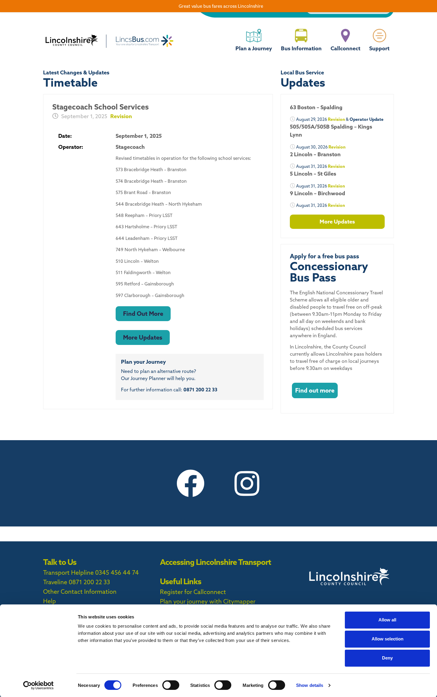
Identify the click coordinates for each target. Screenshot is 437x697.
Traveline (55, 582)
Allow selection (387, 638)
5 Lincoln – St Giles (313, 173)
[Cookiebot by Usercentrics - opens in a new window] (38, 685)
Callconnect (345, 48)
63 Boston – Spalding (316, 107)
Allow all (387, 619)
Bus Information (301, 48)
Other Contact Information (80, 591)
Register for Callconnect (193, 592)
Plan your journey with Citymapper (207, 601)
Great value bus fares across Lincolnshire (221, 6)
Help (49, 601)
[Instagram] (246, 483)
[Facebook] (190, 483)
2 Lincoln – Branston (315, 154)
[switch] (170, 685)
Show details (309, 685)
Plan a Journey (253, 48)
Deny (387, 657)
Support (379, 48)
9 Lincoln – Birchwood (317, 193)
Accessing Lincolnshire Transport (215, 562)
